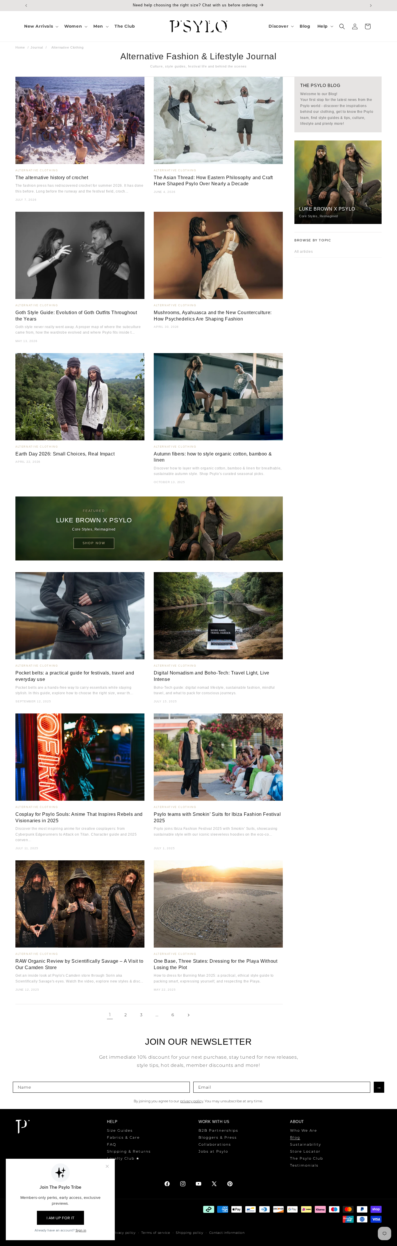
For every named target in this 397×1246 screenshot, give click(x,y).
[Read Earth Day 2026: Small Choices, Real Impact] (79, 396)
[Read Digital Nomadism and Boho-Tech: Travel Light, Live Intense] (218, 615)
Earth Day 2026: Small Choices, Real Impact (65, 453)
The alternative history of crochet (51, 177)
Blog (295, 1137)
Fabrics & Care (123, 1137)
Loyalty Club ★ (123, 1158)
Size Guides (120, 1130)
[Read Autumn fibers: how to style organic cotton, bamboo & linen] (218, 396)
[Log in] (354, 26)
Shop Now (94, 543)
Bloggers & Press (218, 1137)
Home (20, 47)
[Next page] (188, 1015)
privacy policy (191, 1101)
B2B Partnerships (218, 1130)
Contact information (227, 1233)
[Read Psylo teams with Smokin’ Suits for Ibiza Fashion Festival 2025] (218, 757)
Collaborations (215, 1144)
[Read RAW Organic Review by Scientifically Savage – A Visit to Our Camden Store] (79, 904)
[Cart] (367, 26)
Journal (37, 47)
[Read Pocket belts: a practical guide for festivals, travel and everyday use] (79, 615)
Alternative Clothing (36, 170)
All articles (303, 252)
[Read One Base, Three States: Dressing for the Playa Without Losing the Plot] (218, 904)
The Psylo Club (306, 1158)
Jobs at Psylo (213, 1151)
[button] (41, 26)
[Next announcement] (370, 5)
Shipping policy (189, 1233)
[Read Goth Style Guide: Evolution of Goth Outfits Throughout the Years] (79, 255)
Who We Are (303, 1130)
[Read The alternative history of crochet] (79, 120)
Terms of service (155, 1233)
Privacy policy (123, 1233)
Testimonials (304, 1165)
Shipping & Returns (129, 1151)
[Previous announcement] (26, 5)
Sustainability (305, 1144)
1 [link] (110, 1014)
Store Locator (305, 1151)
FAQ (111, 1144)
